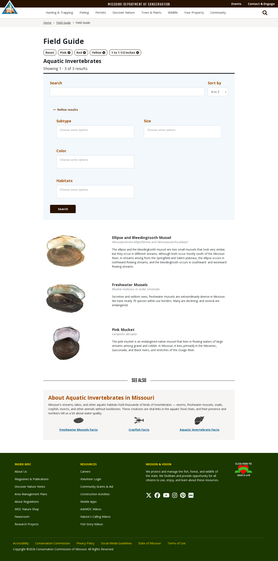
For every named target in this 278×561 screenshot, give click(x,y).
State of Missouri (149, 543)
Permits (100, 12)
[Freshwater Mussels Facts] (78, 421)
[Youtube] (166, 496)
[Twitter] (149, 496)
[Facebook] (157, 496)
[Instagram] (174, 496)
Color (61, 150)
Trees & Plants (151, 12)
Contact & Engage (261, 4)
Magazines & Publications (32, 479)
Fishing (84, 12)
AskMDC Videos (90, 509)
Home (47, 23)
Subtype (63, 120)
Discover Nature (124, 12)
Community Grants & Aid (96, 486)
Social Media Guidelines (116, 543)
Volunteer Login (90, 479)
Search (56, 82)
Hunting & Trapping (59, 12)
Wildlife (173, 12)
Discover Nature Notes (30, 486)
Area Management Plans (31, 494)
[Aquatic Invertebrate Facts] (199, 421)
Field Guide (63, 23)
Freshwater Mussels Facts (78, 430)
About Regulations (27, 501)
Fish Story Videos (91, 524)
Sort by (214, 82)
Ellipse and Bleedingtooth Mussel (141, 237)
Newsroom (22, 517)
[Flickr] (191, 496)
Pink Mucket (123, 329)
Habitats (64, 180)
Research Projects (27, 524)
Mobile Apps (88, 501)
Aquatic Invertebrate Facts (199, 430)
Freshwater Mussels (130, 284)
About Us (21, 471)
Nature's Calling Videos (95, 517)
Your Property (194, 12)
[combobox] (218, 91)
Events (236, 4)
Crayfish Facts (139, 430)
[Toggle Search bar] (265, 13)
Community (218, 12)
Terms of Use (176, 543)
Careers (85, 471)
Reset (50, 52)
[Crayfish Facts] (139, 421)
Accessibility (21, 543)
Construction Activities (95, 494)
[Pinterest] (183, 496)
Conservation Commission (52, 543)
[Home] (10, 12)
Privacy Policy (85, 543)
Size (147, 120)
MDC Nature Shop (27, 509)
